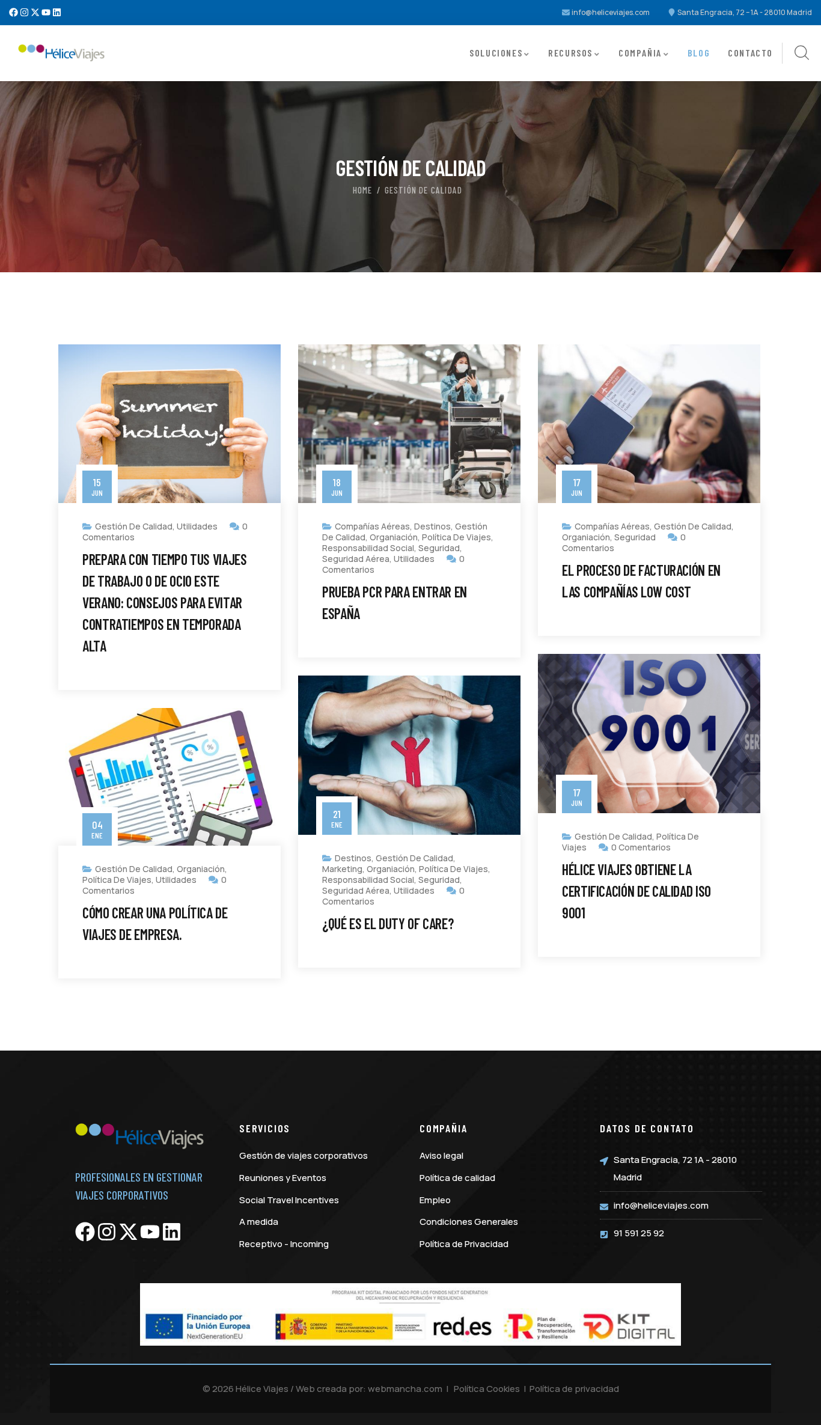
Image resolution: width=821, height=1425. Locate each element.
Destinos (432, 526)
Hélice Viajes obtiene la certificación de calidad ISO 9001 (636, 891)
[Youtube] (45, 12)
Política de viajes (456, 537)
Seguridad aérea (355, 558)
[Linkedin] (56, 12)
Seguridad (439, 548)
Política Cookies (487, 1388)
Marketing (342, 868)
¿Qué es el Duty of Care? (387, 923)
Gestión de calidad (133, 526)
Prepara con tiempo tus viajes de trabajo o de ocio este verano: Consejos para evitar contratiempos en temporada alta (164, 603)
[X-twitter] (35, 12)
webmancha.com (405, 1388)
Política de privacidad (574, 1388)
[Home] (62, 53)
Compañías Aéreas (372, 526)
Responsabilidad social (368, 548)
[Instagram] (24, 12)
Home (363, 190)
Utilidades (197, 526)
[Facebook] (13, 12)
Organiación (394, 537)
